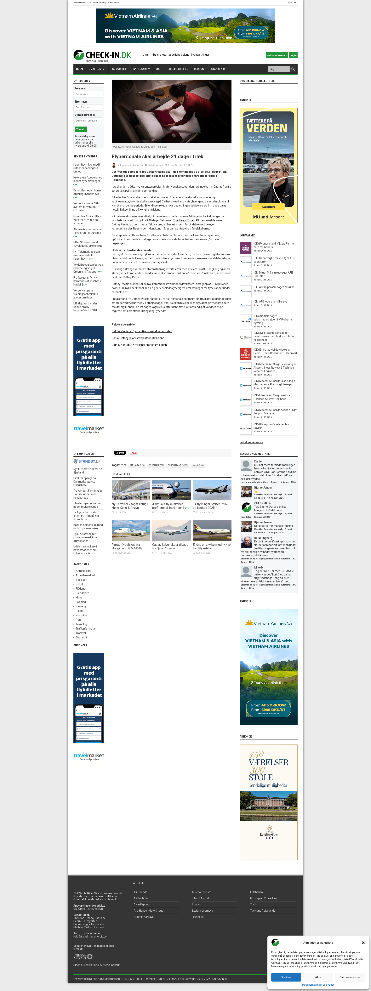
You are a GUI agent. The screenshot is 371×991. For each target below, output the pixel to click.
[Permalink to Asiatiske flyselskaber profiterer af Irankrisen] (171, 499)
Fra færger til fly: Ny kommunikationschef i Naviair (87, 281)
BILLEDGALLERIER (178, 69)
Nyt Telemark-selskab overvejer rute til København (86, 255)
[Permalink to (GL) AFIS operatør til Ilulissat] (246, 310)
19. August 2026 (287, 482)
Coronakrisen (156, 465)
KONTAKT (293, 2)
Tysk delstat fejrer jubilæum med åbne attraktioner (85, 537)
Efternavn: (81, 101)
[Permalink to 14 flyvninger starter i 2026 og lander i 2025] (212, 499)
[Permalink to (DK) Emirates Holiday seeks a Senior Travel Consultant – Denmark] (246, 358)
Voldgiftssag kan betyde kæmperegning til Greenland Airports (88, 268)
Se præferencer (350, 977)
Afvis (318, 977)
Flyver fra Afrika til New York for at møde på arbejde (87, 220)
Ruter (79, 619)
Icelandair (198, 916)
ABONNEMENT (80, 2)
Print (193, 165)
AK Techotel (141, 898)
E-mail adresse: (85, 114)
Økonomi (81, 637)
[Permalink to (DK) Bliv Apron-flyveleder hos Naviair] (246, 433)
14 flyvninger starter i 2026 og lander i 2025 (211, 506)
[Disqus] (171, 398)
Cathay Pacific (137, 465)
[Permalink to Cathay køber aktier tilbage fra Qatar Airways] (171, 539)
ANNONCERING (97, 2)
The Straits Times (184, 220)
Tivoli (253, 904)
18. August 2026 (275, 498)
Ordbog (199, 69)
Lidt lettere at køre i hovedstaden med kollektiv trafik (85, 550)
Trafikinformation (86, 628)
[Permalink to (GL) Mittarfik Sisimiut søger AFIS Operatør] (246, 281)
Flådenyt (81, 588)
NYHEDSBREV (113, 2)
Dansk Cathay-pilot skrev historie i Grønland (138, 338)
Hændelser (82, 593)
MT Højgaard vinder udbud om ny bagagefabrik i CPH (85, 307)
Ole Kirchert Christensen (88, 908)
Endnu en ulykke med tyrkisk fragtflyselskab (212, 546)
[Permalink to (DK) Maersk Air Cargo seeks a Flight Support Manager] (246, 419)
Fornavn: (80, 88)
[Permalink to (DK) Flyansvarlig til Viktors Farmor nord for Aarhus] (246, 252)
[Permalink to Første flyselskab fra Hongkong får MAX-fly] (131, 539)
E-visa (195, 904)
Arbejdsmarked (156, 165)
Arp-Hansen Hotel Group (148, 910)
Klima (79, 597)
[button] (363, 943)
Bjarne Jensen (263, 487)
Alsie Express (142, 904)
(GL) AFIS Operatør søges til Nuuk (274, 287)
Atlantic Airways (144, 916)
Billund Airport (200, 898)
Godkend (286, 977)
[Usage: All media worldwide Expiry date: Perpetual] (171, 142)
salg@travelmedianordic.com (91, 936)
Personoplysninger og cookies (318, 984)
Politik (79, 610)
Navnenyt (81, 606)
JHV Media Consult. (109, 964)
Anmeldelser (83, 570)
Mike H (258, 567)
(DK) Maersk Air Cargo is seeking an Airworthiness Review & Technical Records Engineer (275, 368)
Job (158, 69)
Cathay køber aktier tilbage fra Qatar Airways (170, 546)
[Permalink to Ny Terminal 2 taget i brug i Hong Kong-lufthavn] (131, 499)
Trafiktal (81, 633)
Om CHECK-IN (96, 69)
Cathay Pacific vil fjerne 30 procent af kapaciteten (142, 331)
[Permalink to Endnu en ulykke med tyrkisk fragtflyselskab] (212, 539)
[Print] (189, 165)
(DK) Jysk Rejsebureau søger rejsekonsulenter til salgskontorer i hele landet (274, 336)
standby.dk (218, 69)
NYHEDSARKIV (141, 69)
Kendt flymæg (161, 54)
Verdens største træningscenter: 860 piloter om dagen (85, 294)
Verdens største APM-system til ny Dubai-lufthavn (86, 207)
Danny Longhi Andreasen (131, 165)
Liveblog (81, 601)
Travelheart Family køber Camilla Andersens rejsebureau (88, 494)
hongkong (198, 465)
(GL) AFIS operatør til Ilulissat (271, 301)
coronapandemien (178, 465)
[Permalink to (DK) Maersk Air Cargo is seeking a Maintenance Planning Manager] (246, 390)
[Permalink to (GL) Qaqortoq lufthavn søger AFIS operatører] (246, 267)
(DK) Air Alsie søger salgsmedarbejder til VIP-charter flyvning (273, 319)
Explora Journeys (202, 910)
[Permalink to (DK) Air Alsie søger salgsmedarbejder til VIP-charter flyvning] (246, 325)
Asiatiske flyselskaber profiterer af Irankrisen (167, 506)
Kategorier (118, 69)
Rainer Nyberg (263, 538)
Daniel (258, 461)
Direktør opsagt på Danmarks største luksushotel (84, 482)
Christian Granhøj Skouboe (89, 918)
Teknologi (82, 624)
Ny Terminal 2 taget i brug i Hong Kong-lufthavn (130, 506)
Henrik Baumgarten (85, 921)
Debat (79, 584)
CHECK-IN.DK (262, 503)
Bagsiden (81, 579)
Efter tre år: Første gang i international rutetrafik (265, 559)
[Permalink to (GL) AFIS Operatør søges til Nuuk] (246, 296)
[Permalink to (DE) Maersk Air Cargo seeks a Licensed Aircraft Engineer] (246, 404)
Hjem (79, 69)
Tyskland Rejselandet (263, 910)
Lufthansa (256, 892)
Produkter (82, 615)
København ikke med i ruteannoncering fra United (86, 168)
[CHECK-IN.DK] (102, 59)
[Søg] (293, 69)
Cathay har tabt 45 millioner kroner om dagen (139, 344)
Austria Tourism (201, 892)
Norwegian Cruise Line (263, 898)
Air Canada (140, 892)
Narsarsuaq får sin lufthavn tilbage (259, 482)
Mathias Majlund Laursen (88, 927)
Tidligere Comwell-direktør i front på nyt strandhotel (86, 516)
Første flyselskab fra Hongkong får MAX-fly (127, 546)
